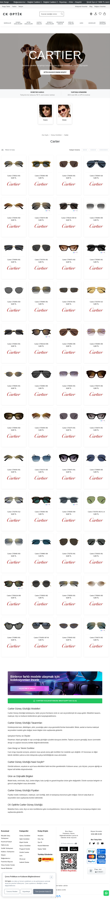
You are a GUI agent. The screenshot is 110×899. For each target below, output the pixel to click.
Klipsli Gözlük (23, 842)
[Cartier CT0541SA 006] (13, 584)
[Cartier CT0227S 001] (68, 416)
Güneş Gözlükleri (24, 835)
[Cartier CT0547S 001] (68, 458)
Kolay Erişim (43, 831)
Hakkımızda (5, 845)
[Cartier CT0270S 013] (96, 290)
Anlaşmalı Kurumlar (81, 6)
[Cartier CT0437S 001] (96, 416)
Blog (90, 6)
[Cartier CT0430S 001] (13, 248)
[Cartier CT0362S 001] (13, 332)
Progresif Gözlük (24, 849)
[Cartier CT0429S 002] (41, 416)
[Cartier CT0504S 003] (96, 584)
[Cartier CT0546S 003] (96, 206)
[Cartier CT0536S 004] (68, 500)
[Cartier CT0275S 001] (68, 542)
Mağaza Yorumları (100, 6)
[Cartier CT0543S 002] (68, 626)
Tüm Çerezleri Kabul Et (43, 891)
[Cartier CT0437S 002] (68, 248)
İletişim (21, 6)
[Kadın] (45, 111)
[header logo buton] (11, 14)
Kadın (45, 120)
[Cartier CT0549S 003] (13, 542)
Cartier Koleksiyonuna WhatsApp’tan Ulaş (56, 701)
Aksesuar (22, 859)
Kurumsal (5, 831)
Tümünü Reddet (11, 891)
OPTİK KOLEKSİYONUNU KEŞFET (55, 72)
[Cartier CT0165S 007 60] (41, 626)
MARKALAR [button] (7, 23)
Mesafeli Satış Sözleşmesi (5, 837)
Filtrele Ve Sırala (10, 150)
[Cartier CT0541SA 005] (41, 332)
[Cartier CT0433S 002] (13, 206)
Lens (20, 855)
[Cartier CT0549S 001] (41, 290)
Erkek (64, 120)
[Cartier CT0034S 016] (96, 164)
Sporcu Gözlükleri (25, 845)
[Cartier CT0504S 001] (13, 374)
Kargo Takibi (6, 6)
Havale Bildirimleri (6, 868)
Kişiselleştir (26, 891)
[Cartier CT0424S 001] (96, 542)
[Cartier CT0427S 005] (41, 206)
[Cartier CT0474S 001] (68, 290)
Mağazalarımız (5, 858)
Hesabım (40, 835)
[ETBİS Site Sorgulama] (69, 862)
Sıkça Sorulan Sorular (8, 865)
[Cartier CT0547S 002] (96, 374)
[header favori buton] (100, 14)
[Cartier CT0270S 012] (13, 500)
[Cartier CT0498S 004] (41, 542)
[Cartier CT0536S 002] (41, 500)
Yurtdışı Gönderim (45, 854)
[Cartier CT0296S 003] (41, 374)
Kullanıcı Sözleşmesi (7, 851)
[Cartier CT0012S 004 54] (68, 206)
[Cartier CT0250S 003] (13, 290)
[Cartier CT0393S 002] (41, 584)
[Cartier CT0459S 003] (96, 458)
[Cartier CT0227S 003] (41, 458)
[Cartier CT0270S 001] (41, 248)
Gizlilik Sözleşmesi (7, 848)
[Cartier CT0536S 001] (96, 248)
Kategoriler (23, 831)
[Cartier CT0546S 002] (13, 416)
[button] (95, 14)
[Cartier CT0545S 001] (68, 374)
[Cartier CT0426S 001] (68, 164)
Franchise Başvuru (7, 861)
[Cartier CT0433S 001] (13, 458)
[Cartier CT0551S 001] (13, 164)
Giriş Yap (40, 839)
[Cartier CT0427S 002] (96, 626)
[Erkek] (64, 111)
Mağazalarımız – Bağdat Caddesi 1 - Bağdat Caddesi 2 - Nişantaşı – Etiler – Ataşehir (48, 2)
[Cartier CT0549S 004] (96, 332)
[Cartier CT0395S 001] (13, 626)
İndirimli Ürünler (24, 862)
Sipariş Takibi (42, 849)
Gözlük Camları (24, 852)
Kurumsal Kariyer (6, 841)
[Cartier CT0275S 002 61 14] (96, 500)
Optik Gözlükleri (24, 839)
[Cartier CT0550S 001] (68, 584)
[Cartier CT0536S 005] (41, 164)
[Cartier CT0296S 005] (68, 332)
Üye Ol (40, 842)
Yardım (14, 6)
